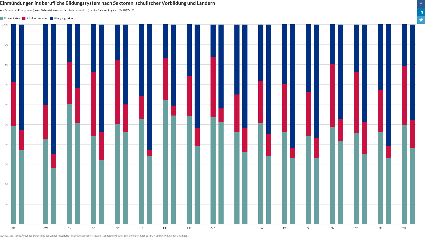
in (421, 11)
